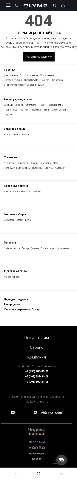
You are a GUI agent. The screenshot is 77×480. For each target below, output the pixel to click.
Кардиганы (45, 163)
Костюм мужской (21, 191)
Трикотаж (10, 157)
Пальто (16, 134)
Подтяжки (24, 109)
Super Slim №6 (31, 80)
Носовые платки (55, 105)
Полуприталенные (28, 75)
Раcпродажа (12, 304)
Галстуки (10, 242)
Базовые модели (35, 85)
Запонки (19, 105)
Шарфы (8, 114)
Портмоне (36, 109)
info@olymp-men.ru (36, 401)
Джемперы (9, 163)
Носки (42, 105)
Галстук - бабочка (30, 248)
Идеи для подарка (16, 299)
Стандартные (47, 248)
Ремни (46, 109)
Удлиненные (62, 248)
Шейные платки (12, 248)
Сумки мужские (59, 109)
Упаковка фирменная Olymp (21, 309)
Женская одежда (15, 271)
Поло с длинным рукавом (17, 168)
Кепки (19, 220)
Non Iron (45, 80)
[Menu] (8, 5)
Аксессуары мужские (18, 99)
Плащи (26, 134)
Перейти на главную (38, 56)
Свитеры (48, 168)
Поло (55, 163)
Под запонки (57, 80)
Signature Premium (13, 80)
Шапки (27, 220)
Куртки (7, 134)
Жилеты (34, 163)
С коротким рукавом (14, 85)
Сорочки (9, 69)
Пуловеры (37, 168)
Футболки (60, 168)
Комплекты (31, 105)
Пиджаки (36, 191)
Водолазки (22, 163)
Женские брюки (12, 276)
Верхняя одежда (15, 128)
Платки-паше (10, 109)
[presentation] (38, 240)
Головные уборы (15, 214)
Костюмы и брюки (16, 185)
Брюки (7, 191)
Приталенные (47, 75)
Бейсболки (9, 220)
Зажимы (8, 105)
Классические (11, 75)
